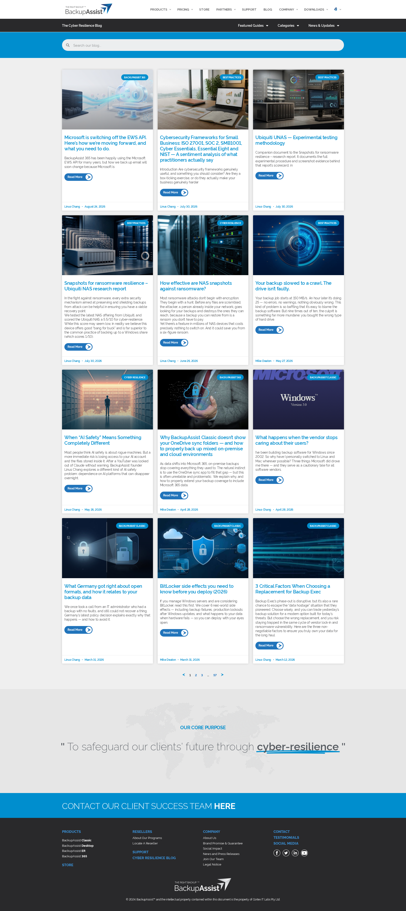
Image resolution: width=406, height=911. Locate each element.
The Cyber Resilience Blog (82, 25)
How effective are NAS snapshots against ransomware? (196, 285)
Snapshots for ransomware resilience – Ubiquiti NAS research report (106, 285)
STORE (67, 864)
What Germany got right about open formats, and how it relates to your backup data (103, 591)
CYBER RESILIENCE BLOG (154, 857)
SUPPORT (140, 851)
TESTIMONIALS (286, 837)
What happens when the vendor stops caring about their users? (296, 440)
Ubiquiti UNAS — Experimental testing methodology (296, 140)
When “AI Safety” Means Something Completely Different (102, 440)
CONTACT (281, 831)
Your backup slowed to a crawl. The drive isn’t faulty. (293, 285)
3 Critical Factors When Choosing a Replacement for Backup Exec (292, 588)
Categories (286, 25)
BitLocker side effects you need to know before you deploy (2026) (197, 588)
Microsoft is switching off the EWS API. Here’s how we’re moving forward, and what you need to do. (105, 143)
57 (215, 675)
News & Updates (321, 25)
